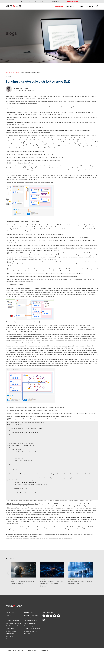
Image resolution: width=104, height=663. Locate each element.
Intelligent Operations (31, 615)
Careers (80, 6)
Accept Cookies (72, 1)
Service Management (31, 631)
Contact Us (89, 6)
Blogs (17, 72)
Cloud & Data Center (30, 620)
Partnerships (10, 633)
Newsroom (9, 636)
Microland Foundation (13, 626)
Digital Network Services (31, 618)
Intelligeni (27, 633)
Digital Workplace (30, 623)
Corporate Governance (15, 651)
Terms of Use (32, 651)
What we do (70, 6)
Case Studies (10, 628)
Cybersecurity (28, 626)
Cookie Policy (55, 1)
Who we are (59, 6)
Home (7, 72)
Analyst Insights (11, 631)
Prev (7, 573)
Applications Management (32, 628)
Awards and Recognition (13, 623)
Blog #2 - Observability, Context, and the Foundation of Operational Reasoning (51, 584)
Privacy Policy (56, 647)
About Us (8, 615)
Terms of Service (61, 647)
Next (96, 573)
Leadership (9, 618)
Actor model (82, 348)
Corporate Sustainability (13, 620)
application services (24, 521)
